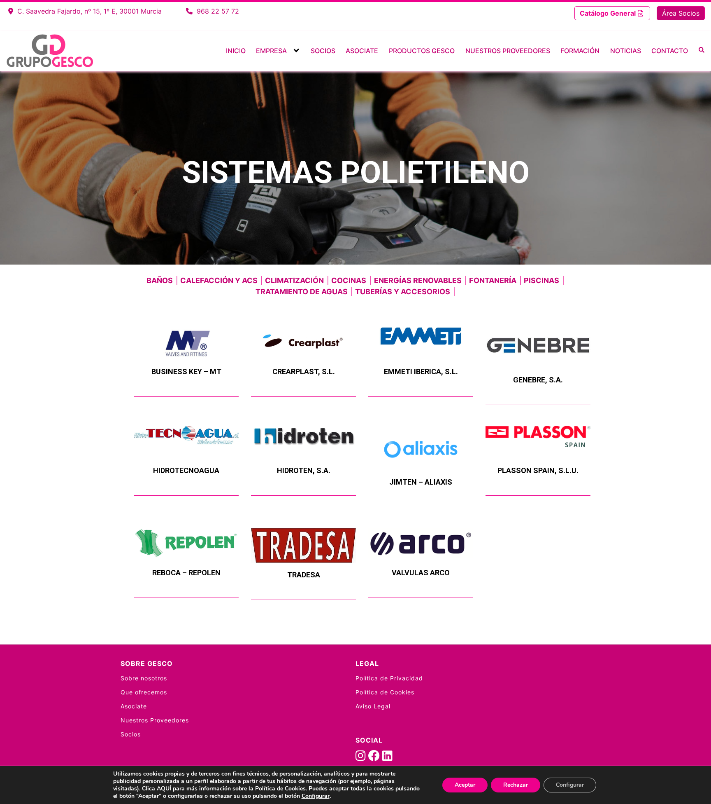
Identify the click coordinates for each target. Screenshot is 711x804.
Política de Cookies (385, 692)
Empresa (271, 51)
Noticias (625, 51)
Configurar (316, 796)
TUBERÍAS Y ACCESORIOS (402, 291)
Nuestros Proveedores (507, 51)
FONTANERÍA (492, 280)
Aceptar (465, 785)
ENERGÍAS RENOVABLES (418, 280)
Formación (579, 51)
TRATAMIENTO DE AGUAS (302, 291)
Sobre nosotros (144, 678)
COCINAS (348, 280)
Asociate (362, 51)
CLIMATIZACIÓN (294, 280)
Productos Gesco (422, 51)
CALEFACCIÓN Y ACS (219, 280)
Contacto (669, 51)
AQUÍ (164, 788)
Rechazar (515, 785)
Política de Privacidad (389, 678)
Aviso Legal (373, 706)
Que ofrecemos (144, 692)
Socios (323, 51)
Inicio (236, 51)
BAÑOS (159, 280)
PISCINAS (541, 280)
